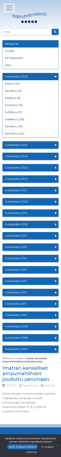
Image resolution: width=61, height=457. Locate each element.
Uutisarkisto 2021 (16, 190)
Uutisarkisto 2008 (16, 337)
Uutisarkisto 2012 (16, 292)
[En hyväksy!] (57, 445)
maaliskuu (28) (14, 119)
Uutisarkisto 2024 (16, 156)
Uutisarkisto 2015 (16, 258)
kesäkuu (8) (12, 98)
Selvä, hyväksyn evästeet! (22, 446)
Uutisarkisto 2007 (16, 349)
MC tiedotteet (14, 58)
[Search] (55, 32)
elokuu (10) (12, 83)
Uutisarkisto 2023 (16, 167)
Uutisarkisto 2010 (16, 315)
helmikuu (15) (14, 126)
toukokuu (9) (13, 105)
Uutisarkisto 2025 (16, 144)
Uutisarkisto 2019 (16, 213)
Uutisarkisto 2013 (16, 281)
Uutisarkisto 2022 (16, 179)
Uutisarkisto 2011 (15, 303)
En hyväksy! (47, 446)
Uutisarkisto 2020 (16, 201)
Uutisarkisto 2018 (16, 224)
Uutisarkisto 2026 (16, 76)
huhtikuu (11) (13, 112)
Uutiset (9, 51)
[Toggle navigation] (9, 8)
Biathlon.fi (8, 358)
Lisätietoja (31, 452)
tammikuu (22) (14, 133)
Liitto (8, 65)
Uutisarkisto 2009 (16, 326)
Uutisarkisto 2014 (16, 269)
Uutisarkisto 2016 (16, 247)
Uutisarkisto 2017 (16, 235)
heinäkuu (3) (13, 90)
